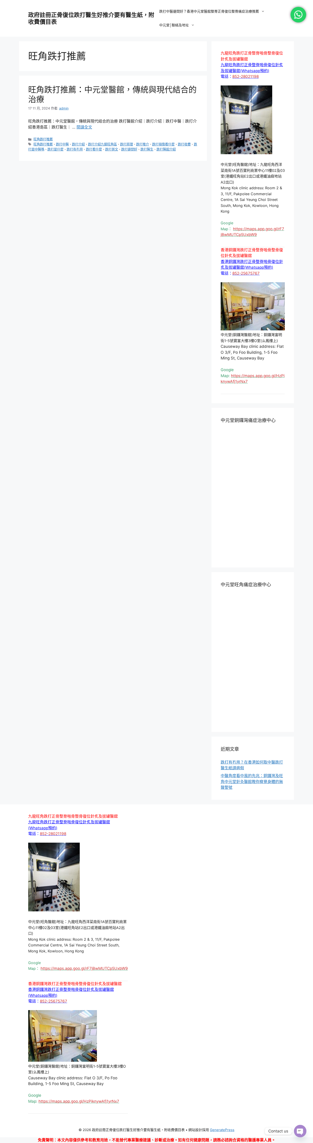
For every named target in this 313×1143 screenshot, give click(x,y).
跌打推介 (142, 144)
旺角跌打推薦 (43, 139)
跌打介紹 (78, 144)
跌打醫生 (146, 149)
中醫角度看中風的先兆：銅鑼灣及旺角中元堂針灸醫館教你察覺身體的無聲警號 (252, 781)
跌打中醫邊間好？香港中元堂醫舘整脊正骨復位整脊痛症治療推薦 (209, 11)
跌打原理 (126, 144)
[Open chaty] (300, 1131)
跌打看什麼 (94, 149)
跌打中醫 (62, 144)
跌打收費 (184, 144)
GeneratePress (222, 1130)
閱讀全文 (84, 127)
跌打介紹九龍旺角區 (102, 144)
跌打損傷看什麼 (163, 144)
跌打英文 (111, 149)
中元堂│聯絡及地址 (174, 25)
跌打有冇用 (75, 149)
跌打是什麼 (55, 149)
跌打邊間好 (129, 149)
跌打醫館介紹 (166, 149)
